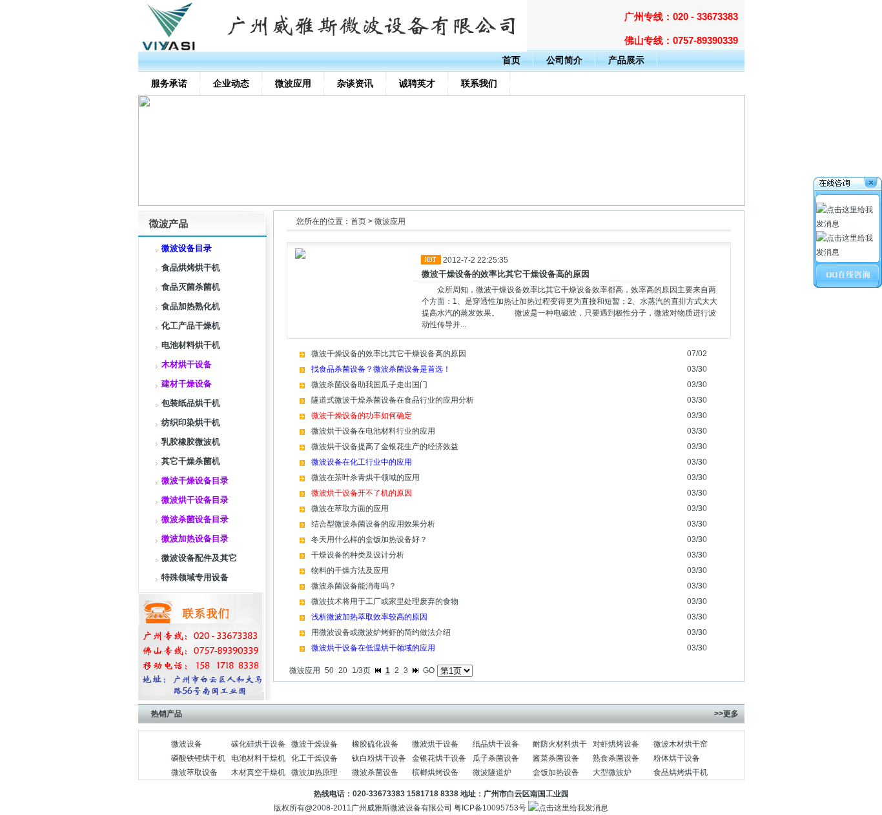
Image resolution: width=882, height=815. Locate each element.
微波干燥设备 (314, 744)
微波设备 (186, 744)
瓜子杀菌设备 (496, 758)
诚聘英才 (417, 83)
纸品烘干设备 (496, 744)
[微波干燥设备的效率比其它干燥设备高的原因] (441, 203)
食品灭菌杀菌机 (190, 287)
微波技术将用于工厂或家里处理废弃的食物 (384, 601)
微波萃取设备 (194, 772)
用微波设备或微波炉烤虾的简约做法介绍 (381, 632)
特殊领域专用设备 (195, 577)
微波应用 (293, 83)
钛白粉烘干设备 (379, 758)
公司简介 (564, 60)
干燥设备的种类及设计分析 (357, 554)
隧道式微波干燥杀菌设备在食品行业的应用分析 (392, 400)
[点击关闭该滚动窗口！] (848, 185)
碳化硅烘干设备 (258, 744)
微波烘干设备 (435, 744)
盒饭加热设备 (556, 772)
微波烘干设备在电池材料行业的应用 (373, 431)
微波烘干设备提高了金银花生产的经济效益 (384, 446)
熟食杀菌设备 (616, 758)
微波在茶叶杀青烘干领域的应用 (365, 477)
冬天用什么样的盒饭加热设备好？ (369, 539)
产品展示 (626, 60)
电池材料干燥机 (258, 758)
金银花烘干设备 (439, 758)
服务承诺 (169, 83)
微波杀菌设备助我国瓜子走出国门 (369, 384)
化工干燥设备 (314, 758)
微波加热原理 (314, 772)
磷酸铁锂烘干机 (198, 758)
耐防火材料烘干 (560, 744)
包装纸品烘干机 (190, 403)
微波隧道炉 (492, 772)
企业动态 (231, 83)
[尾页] (415, 670)
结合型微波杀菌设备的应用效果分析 (373, 523)
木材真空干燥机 (258, 772)
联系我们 (479, 83)
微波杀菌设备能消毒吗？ (353, 585)
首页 (511, 60)
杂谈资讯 (355, 83)
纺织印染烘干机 (190, 422)
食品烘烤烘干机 (190, 267)
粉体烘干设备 (676, 758)
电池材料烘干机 (190, 345)
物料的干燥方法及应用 (350, 570)
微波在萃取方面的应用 (350, 508)
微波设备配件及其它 (199, 558)
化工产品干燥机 (190, 325)
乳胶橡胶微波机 (190, 442)
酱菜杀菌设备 (556, 758)
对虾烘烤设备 (616, 744)
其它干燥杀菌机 (190, 461)
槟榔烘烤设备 (435, 772)
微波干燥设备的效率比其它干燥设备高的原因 (506, 274)
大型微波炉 (612, 772)
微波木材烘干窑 (680, 744)
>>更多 (726, 713)
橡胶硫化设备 (375, 744)
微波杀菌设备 (375, 772)
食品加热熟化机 (190, 306)
